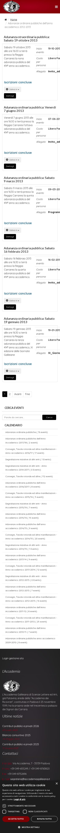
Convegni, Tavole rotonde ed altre (29, 476)
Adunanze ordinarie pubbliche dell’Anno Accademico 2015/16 (25, 516)
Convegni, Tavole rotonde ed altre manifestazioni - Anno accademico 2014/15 (31, 536)
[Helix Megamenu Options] (56, 6)
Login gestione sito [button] (13, 658)
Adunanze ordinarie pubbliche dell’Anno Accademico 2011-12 (25, 609)
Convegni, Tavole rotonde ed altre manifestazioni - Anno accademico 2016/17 (31, 451)
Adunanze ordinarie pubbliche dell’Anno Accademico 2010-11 (25, 630)
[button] (30, 827)
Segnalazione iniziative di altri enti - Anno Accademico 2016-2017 (26, 467)
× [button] (56, 783)
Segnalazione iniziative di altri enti (28, 459)
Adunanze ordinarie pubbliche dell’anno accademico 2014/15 (25, 526)
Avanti (17, 394)
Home (13, 19)
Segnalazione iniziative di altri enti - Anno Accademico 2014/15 (26, 547)
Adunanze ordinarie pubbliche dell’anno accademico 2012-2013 (25, 588)
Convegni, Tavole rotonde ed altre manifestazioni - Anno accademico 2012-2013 (31, 599)
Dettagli (10, 95)
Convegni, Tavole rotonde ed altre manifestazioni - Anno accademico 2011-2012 (31, 619)
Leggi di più (19, 799)
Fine (27, 394)
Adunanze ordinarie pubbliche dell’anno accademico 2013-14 (25, 557)
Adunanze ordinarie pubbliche (26, 432)
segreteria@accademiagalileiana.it (30, 779)
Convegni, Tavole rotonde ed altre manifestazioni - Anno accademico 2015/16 (31, 495)
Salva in (13, 89)
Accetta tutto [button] (16, 819)
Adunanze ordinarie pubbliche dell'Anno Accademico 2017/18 (25, 440)
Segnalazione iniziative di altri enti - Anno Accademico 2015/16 (26, 505)
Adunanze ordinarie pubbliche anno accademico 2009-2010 (30, 640)
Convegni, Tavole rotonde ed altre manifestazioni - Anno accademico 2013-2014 (31, 567)
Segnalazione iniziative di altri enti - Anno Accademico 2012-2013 (26, 578)
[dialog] (30, 806)
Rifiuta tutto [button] (44, 819)
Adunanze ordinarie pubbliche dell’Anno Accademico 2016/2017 (25, 484)
